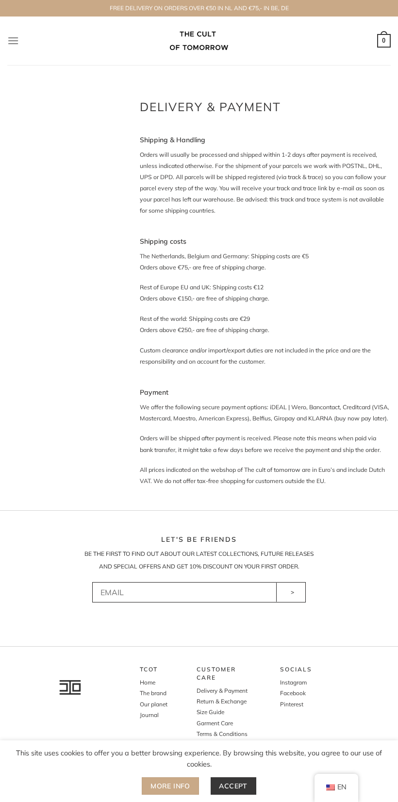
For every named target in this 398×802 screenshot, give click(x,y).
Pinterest (291, 704)
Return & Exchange (222, 701)
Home (147, 682)
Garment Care (215, 723)
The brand (153, 693)
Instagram (293, 682)
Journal (149, 714)
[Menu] (13, 40)
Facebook (293, 693)
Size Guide (210, 712)
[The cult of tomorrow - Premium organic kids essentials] (199, 41)
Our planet (153, 704)
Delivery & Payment (222, 690)
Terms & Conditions (222, 733)
